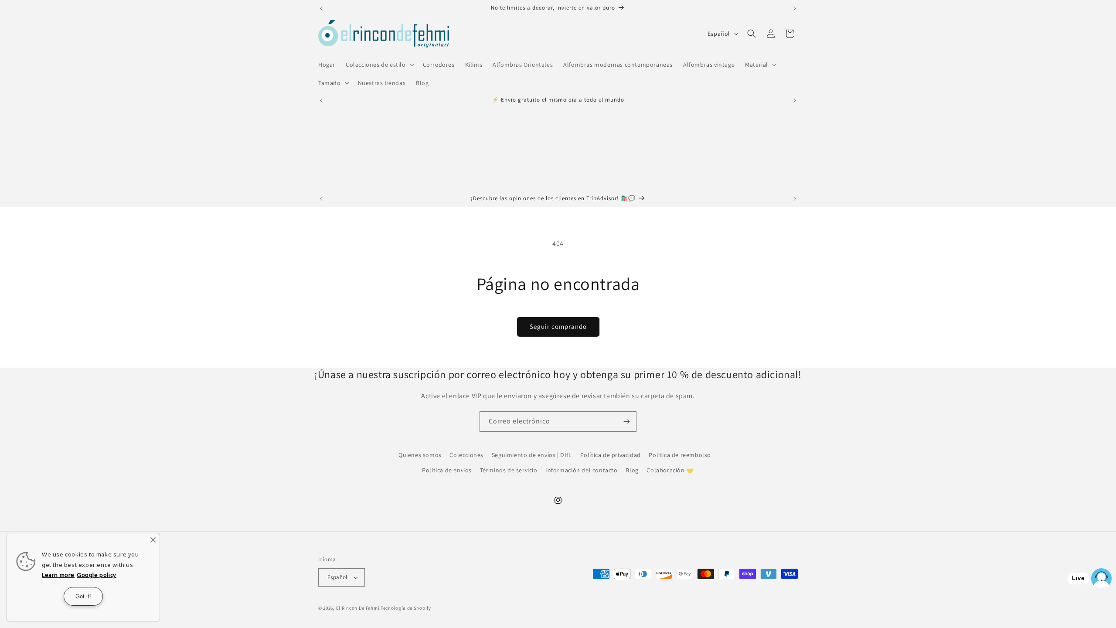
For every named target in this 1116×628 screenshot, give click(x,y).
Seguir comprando (558, 326)
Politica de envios (447, 470)
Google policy (96, 575)
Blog (632, 470)
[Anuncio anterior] (321, 8)
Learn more (58, 575)
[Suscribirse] (626, 421)
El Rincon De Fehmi (358, 608)
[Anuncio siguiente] (794, 8)
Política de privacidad (610, 455)
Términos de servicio (509, 470)
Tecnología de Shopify (406, 608)
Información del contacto (581, 470)
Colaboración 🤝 (670, 470)
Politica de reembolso (680, 455)
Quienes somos (420, 455)
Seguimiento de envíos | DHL (532, 455)
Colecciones (466, 455)
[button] (379, 64)
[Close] (153, 540)
